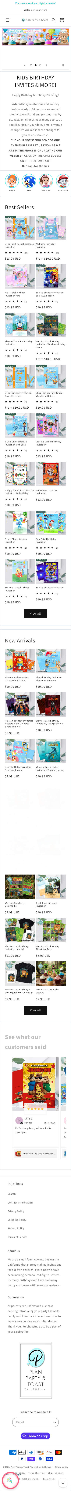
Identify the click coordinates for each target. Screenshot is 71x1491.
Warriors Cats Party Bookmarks (15, 904)
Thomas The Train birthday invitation (19, 343)
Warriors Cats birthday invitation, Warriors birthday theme (51, 344)
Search (12, 1193)
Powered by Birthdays (40, 1467)
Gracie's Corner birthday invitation (48, 443)
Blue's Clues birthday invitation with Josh (16, 443)
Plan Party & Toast (20, 1467)
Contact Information (20, 1202)
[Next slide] (46, 65)
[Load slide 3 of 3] (40, 65)
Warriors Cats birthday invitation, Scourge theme (49, 722)
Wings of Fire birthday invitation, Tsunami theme (49, 768)
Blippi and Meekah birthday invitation (19, 245)
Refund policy (61, 1467)
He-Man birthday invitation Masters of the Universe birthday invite (19, 723)
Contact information (29, 1478)
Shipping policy (56, 1473)
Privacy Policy (16, 1211)
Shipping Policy (17, 1219)
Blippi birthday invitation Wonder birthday (49, 394)
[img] (35, 1109)
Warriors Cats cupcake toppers (47, 991)
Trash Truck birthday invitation (46, 904)
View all (35, 613)
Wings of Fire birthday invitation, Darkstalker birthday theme (48, 817)
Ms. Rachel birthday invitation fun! (15, 294)
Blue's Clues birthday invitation (16, 540)
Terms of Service (17, 1237)
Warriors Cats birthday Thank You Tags (47, 948)
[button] (7, 20)
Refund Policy (16, 1228)
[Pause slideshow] (65, 65)
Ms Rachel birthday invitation (46, 245)
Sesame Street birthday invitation (17, 589)
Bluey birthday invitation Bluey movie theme (49, 679)
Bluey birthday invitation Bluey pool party (18, 768)
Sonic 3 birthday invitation (50, 587)
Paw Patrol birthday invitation (46, 540)
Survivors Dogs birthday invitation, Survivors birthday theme (48, 863)
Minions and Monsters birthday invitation (16, 679)
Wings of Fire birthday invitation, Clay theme (16, 862)
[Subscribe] (54, 1422)
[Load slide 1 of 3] (31, 65)
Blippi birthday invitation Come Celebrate (18, 394)
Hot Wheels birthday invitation (46, 492)
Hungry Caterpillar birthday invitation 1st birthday (19, 492)
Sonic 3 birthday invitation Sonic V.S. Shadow (50, 294)
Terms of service (36, 1473)
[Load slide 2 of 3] (35, 65)
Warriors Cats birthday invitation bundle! (16, 948)
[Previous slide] (24, 65)
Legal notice (49, 1478)
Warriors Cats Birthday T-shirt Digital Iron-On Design (19, 991)
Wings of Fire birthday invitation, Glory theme (17, 816)
